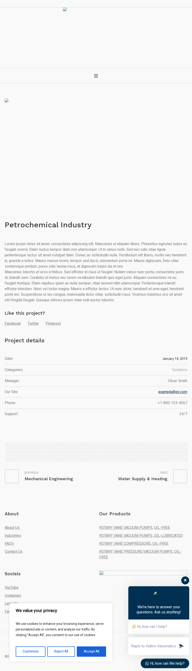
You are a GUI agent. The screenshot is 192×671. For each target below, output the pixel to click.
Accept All (91, 651)
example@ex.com (172, 392)
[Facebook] (92, 48)
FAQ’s (9, 543)
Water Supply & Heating (142, 478)
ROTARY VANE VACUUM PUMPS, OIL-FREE (134, 528)
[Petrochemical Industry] (96, 150)
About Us (12, 528)
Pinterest (53, 323)
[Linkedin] (84, 48)
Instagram (13, 595)
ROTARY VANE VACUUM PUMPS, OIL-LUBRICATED (141, 535)
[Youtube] (107, 48)
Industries (13, 535)
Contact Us (13, 551)
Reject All (61, 651)
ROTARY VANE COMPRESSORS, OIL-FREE (133, 543)
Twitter (33, 323)
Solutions (179, 370)
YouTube (11, 587)
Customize (31, 651)
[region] (60, 632)
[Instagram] (99, 48)
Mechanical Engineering (49, 478)
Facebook (13, 323)
